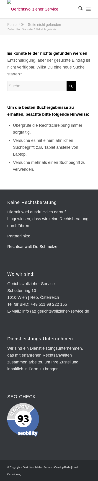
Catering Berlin (62, 467)
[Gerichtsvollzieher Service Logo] (40, 9)
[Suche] (78, 9)
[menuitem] (78, 9)
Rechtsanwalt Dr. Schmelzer (33, 246)
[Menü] (88, 9)
